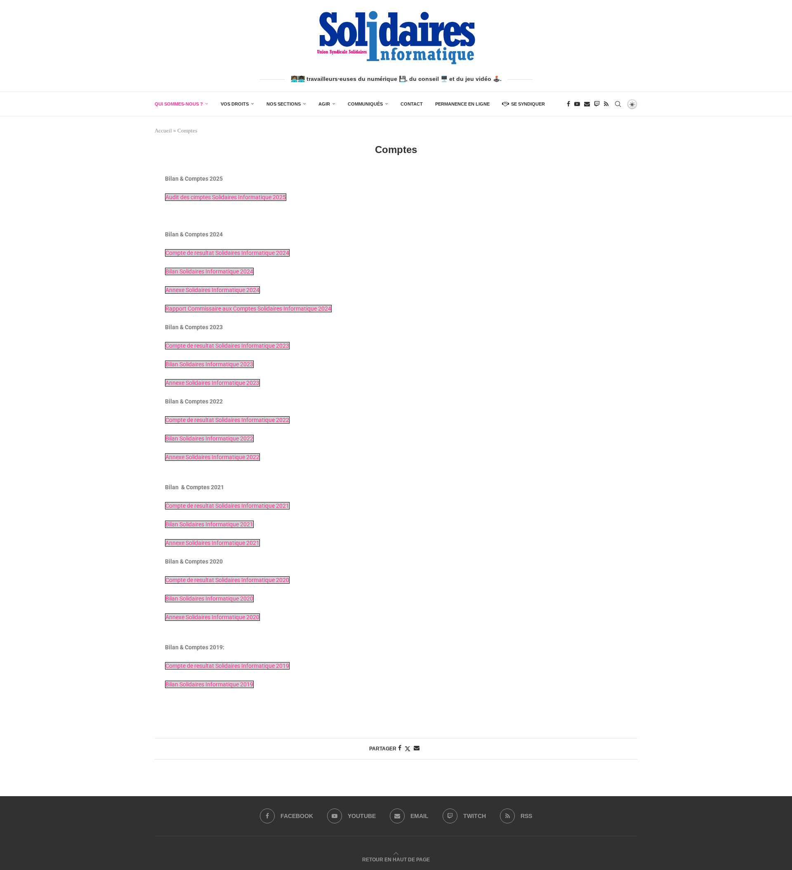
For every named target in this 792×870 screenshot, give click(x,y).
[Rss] (606, 104)
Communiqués (365, 103)
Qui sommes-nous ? (179, 103)
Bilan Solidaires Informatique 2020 (209, 598)
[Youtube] (577, 104)
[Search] (618, 104)
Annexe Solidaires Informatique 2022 (212, 457)
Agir (324, 103)
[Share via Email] (417, 748)
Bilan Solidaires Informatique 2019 (209, 684)
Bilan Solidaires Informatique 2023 (209, 364)
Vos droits (235, 103)
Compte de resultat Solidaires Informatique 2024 (227, 253)
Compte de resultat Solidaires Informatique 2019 (227, 666)
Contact (412, 103)
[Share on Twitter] (407, 748)
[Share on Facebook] (399, 748)
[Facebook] (568, 104)
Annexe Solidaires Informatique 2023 (212, 383)
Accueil (163, 130)
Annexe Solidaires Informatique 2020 (212, 617)
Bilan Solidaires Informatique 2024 (209, 271)
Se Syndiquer (528, 103)
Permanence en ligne (462, 103)
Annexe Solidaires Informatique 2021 (212, 543)
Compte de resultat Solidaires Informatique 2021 (227, 505)
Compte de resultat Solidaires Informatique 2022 (227, 420)
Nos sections (283, 103)
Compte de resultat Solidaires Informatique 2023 (227, 345)
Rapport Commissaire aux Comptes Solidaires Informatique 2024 (248, 308)
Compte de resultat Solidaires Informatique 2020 (227, 580)
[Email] (587, 104)
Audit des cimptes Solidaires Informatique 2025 (225, 197)
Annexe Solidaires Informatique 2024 (212, 290)
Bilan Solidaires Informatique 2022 (209, 438)
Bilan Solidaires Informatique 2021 (209, 524)
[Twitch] (597, 104)
